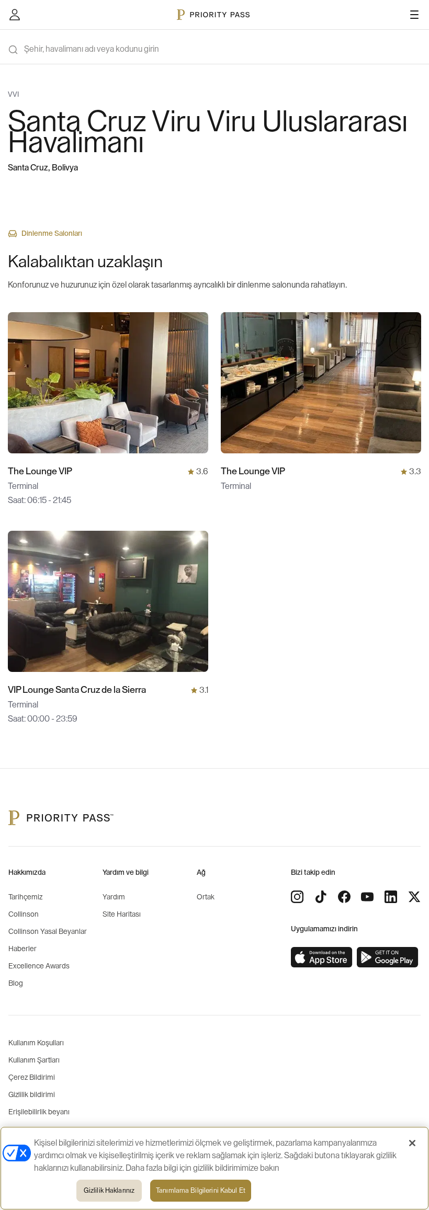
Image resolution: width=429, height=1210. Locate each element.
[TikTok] (320, 897)
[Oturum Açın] (14, 14)
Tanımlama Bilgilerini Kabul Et (200, 1190)
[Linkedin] (391, 897)
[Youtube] (367, 897)
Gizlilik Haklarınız (109, 1190)
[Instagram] (297, 897)
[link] (322, 957)
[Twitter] (414, 897)
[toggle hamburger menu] (414, 14)
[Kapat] (412, 1143)
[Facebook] (344, 897)
